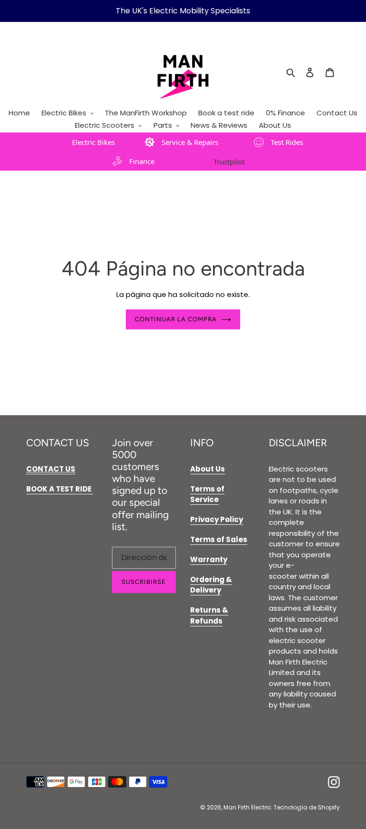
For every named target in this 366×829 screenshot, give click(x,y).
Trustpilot (229, 161)
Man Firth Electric (248, 807)
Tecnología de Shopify (307, 807)
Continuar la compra (176, 319)
